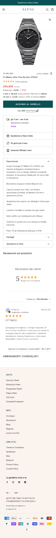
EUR (16, 493)
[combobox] (38, 299)
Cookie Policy (12, 469)
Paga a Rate (11, 393)
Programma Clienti (14, 389)
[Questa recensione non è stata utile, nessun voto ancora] (47, 349)
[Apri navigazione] (3, 9)
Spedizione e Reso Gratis (28, 3)
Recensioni (11, 420)
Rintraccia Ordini (13, 384)
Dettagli (10, 237)
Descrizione (12, 161)
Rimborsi (10, 460)
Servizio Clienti (12, 380)
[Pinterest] (19, 482)
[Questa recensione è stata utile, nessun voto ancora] (43, 349)
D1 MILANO (8, 73)
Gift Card (10, 397)
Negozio (10, 429)
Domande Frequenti (14, 401)
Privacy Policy (12, 464)
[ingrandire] (50, 19)
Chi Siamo (10, 416)
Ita (7, 493)
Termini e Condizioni (15, 447)
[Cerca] (47, 9)
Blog (8, 424)
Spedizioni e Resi (15, 244)
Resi (8, 456)
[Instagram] (13, 482)
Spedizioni (10, 452)
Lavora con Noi (12, 433)
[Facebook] (7, 482)
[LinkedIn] (25, 482)
